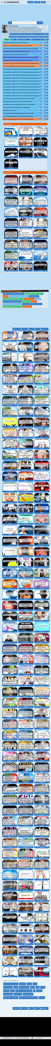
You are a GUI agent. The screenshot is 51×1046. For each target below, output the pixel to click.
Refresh (14, 39)
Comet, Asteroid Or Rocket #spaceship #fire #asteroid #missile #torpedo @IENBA (20, 48)
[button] (40, 26)
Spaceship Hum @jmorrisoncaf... (10, 110)
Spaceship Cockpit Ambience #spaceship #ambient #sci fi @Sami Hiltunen (19, 104)
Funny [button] (23, 329)
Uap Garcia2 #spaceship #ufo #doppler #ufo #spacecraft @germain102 (18, 113)
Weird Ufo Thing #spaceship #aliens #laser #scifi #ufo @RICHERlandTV (18, 119)
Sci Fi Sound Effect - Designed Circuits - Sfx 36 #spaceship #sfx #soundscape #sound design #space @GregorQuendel (21, 84)
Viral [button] (16, 329)
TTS (12, 1038)
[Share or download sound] (41, 42)
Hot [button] (37, 329)
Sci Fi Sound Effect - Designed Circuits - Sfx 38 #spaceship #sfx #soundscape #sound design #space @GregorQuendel (21, 89)
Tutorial (7, 39)
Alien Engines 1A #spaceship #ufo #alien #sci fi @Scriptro (15, 42)
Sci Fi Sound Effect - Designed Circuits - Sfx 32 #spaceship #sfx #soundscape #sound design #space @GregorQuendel (21, 72)
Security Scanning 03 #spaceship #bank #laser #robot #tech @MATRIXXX (19, 98)
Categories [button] (44, 329)
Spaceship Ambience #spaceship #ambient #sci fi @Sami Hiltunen (17, 101)
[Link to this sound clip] (45, 42)
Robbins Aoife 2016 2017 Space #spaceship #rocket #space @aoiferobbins (19, 66)
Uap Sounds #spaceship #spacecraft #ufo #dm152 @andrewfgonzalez (18, 116)
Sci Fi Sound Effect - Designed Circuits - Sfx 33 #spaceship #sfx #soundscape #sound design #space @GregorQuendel (21, 75)
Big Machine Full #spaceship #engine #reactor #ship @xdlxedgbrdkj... (18, 45)
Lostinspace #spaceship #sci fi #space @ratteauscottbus (15, 54)
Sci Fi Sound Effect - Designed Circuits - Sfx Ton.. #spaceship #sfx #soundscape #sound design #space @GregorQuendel (21, 92)
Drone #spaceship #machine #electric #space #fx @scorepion (16, 51)
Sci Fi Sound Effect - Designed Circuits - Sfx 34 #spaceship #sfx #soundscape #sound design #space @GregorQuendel (21, 78)
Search (39, 22)
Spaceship (20, 34)
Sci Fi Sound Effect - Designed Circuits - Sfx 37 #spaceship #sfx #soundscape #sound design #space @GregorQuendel (21, 86)
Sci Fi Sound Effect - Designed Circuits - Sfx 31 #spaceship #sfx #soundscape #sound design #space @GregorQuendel (21, 69)
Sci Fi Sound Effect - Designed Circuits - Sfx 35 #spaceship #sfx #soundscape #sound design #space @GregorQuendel (21, 81)
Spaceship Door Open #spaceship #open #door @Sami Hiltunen (16, 107)
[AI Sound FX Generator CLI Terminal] (15, 1038)
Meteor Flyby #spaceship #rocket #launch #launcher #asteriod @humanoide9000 (20, 57)
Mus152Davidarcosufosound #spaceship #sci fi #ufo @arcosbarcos (17, 60)
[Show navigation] (48, 2)
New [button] (30, 329)
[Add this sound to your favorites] (47, 42)
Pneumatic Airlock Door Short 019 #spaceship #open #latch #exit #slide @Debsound (21, 63)
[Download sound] (43, 42)
